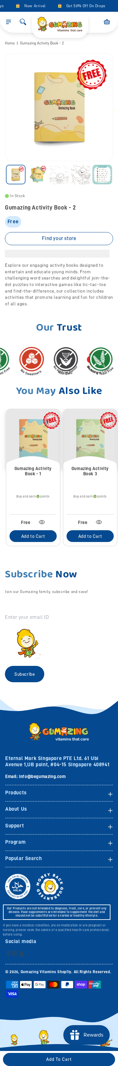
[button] (8, 22)
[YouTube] (14, 953)
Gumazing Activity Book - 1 (33, 471)
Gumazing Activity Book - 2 (42, 43)
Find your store (59, 238)
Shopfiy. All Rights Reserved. (84, 972)
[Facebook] (8, 953)
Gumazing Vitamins (39, 972)
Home (10, 43)
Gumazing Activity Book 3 (90, 471)
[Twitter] (21, 953)
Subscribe (24, 674)
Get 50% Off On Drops (83, 6)
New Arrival (32, 6)
